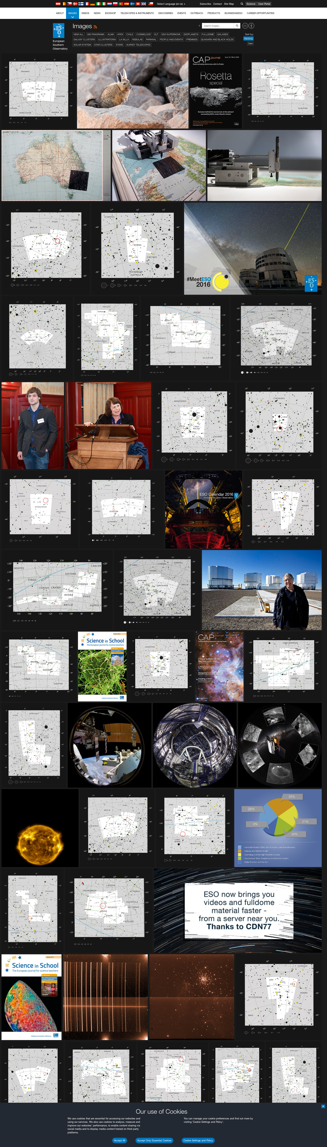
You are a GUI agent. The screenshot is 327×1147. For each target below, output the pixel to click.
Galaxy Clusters (84, 39)
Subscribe (205, 3)
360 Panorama (95, 34)
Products (214, 13)
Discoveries (165, 13)
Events (182, 13)
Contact (217, 3)
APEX (120, 34)
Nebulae (137, 39)
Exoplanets (191, 34)
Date (250, 43)
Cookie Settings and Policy (198, 1140)
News (97, 13)
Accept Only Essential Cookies (154, 1140)
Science (251, 3)
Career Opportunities (260, 13)
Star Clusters (103, 44)
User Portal (264, 3)
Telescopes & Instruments (137, 13)
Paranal (151, 39)
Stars (119, 44)
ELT (156, 34)
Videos (85, 13)
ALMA (111, 34)
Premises (192, 39)
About (60, 13)
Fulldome (208, 34)
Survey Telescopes (138, 44)
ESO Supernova (171, 34)
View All (79, 34)
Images (72, 13)
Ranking (248, 38)
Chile (129, 34)
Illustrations (107, 39)
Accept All (119, 1140)
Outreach (197, 13)
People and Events (171, 39)
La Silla (124, 39)
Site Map (229, 3)
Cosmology (143, 34)
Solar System (82, 44)
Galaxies (222, 34)
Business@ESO (233, 13)
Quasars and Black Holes (217, 39)
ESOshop (110, 13)
